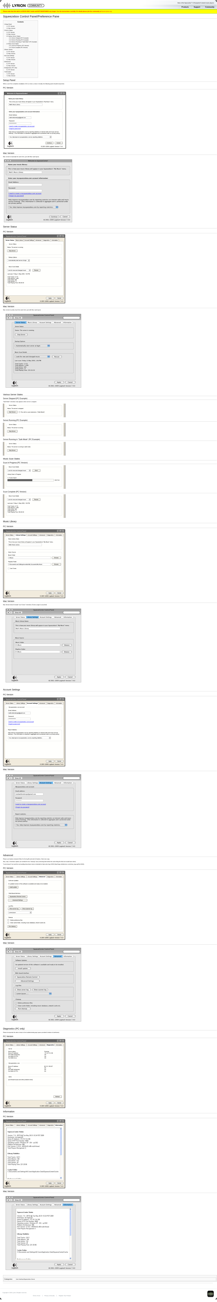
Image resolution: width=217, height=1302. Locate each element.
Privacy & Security (49, 1295)
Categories (8, 1279)
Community (209, 7)
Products (185, 7)
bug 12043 (51, 864)
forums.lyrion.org (106, 11)
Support (197, 7)
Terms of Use (36, 1295)
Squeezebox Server (29, 1279)
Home (16, 7)
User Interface (20, 1279)
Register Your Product (65, 1295)
